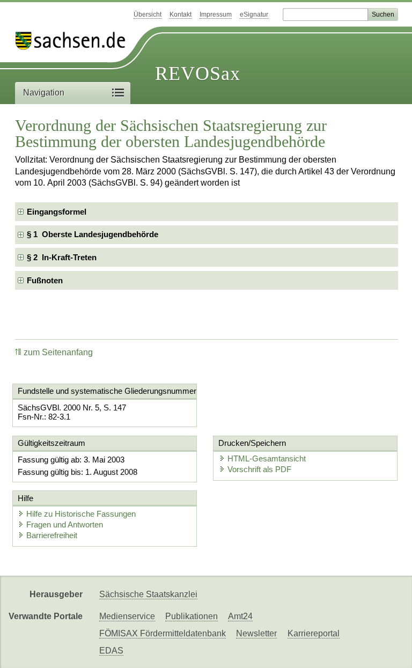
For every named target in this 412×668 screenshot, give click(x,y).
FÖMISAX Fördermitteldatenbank (162, 633)
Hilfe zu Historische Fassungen (81, 513)
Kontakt (181, 14)
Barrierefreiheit (51, 535)
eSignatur (254, 14)
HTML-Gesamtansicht (266, 458)
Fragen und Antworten (64, 524)
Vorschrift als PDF (259, 469)
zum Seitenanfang (58, 352)
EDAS (111, 650)
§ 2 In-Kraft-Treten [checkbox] (62, 257)
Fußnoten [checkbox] (45, 280)
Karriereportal (314, 633)
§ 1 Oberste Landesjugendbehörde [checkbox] (92, 234)
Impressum (216, 14)
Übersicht (147, 14)
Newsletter (256, 633)
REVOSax (197, 73)
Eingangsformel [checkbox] (56, 211)
